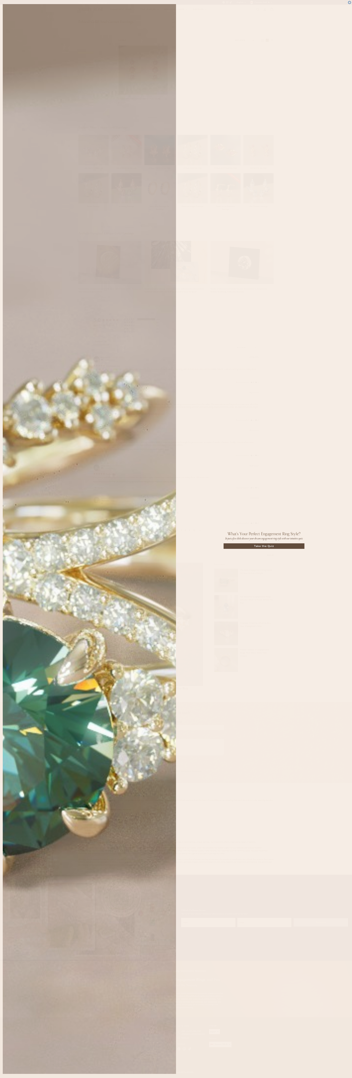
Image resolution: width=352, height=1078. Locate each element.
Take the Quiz (264, 546)
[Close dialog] (349, 2)
